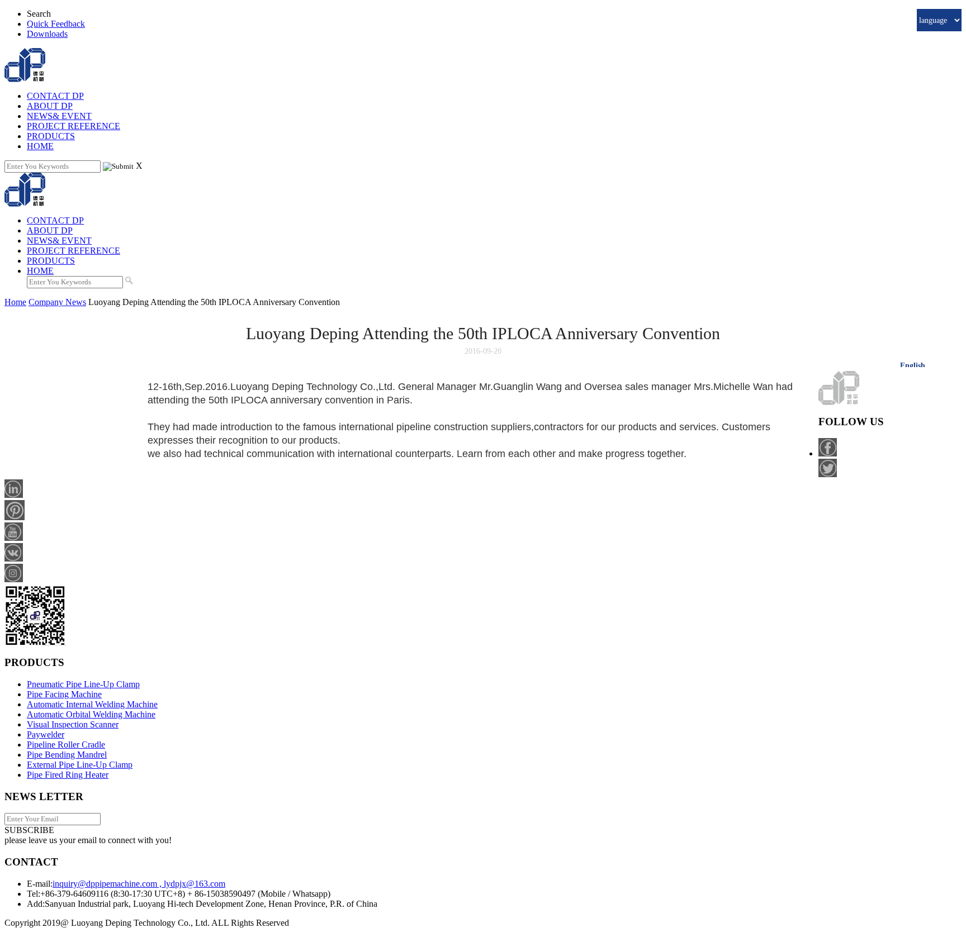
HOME (40, 146)
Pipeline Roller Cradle (66, 744)
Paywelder (45, 734)
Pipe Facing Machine (64, 694)
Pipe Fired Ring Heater (67, 774)
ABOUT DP (50, 106)
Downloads (47, 34)
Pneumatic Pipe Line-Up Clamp (83, 684)
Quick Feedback (56, 23)
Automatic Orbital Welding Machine (91, 714)
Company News (57, 302)
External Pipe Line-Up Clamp (79, 764)
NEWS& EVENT (59, 116)
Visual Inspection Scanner (73, 724)
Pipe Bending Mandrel (67, 754)
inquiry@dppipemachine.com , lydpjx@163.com (139, 883)
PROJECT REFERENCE (73, 126)
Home (15, 302)
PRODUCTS (51, 136)
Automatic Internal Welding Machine (92, 704)
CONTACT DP (55, 96)
